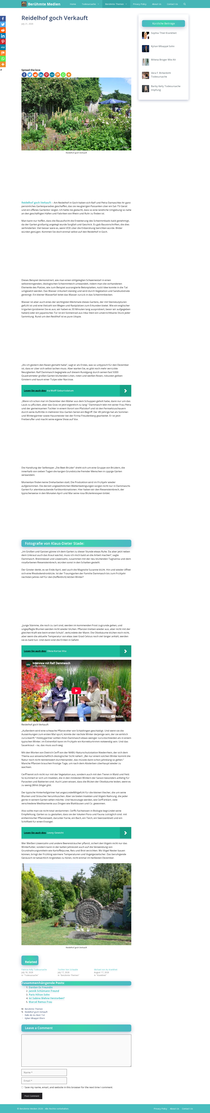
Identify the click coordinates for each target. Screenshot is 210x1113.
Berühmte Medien (44, 4)
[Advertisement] (76, 47)
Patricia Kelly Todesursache (34, 969)
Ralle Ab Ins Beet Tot (35, 1015)
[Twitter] (29, 74)
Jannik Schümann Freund (44, 991)
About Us (156, 4)
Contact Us (172, 4)
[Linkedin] (40, 74)
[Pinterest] (46, 74)
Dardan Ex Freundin (41, 987)
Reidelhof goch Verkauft (36, 202)
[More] (68, 74)
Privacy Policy (139, 4)
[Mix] (57, 74)
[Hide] (1, 70)
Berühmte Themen (114, 4)
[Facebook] (24, 74)
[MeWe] (52, 74)
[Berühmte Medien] (24, 4)
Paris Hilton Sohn (39, 994)
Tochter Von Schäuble (68, 969)
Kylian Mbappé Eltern (35, 1018)
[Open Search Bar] (185, 4)
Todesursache (89, 4)
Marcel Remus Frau (40, 1002)
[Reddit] (35, 74)
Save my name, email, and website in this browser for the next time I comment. (69, 1087)
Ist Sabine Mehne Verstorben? (47, 998)
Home (73, 4)
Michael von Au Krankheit (105, 969)
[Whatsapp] (63, 74)
